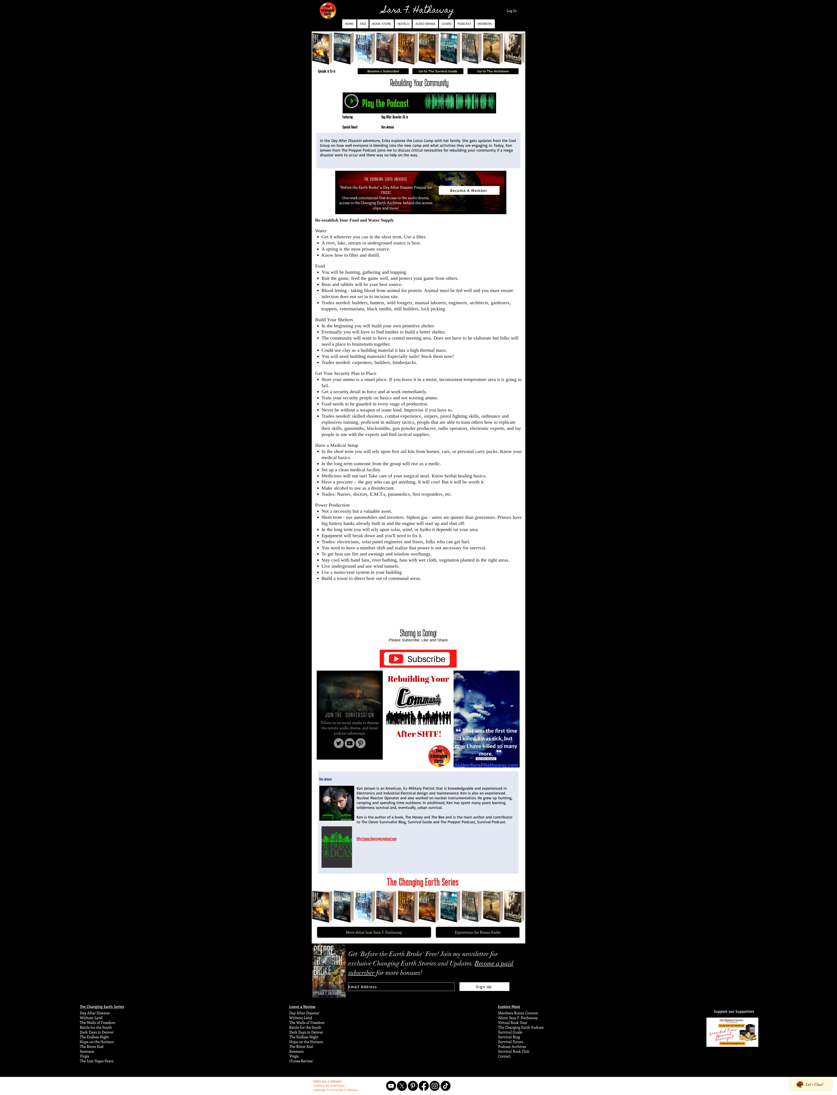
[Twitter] (339, 743)
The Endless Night (94, 1036)
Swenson (87, 1051)
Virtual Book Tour (512, 1022)
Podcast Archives (512, 1046)
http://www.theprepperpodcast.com (376, 838)
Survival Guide (510, 1032)
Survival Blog (509, 1036)
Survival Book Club (513, 1051)
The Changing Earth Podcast (521, 1027)
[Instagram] (435, 1086)
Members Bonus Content (518, 1012)
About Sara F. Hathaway (518, 1017)
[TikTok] (446, 1086)
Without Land (91, 1017)
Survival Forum (510, 1041)
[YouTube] (350, 743)
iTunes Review (301, 1060)
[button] (403, 23)
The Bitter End (91, 1046)
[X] (402, 1086)
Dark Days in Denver (97, 1032)
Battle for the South (96, 1027)
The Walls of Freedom (97, 1022)
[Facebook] (424, 1086)
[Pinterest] (361, 743)
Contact (504, 1056)
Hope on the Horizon (97, 1041)
